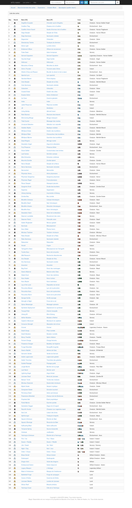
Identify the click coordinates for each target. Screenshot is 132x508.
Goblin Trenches (26, 360)
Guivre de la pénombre (54, 295)
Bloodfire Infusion (26, 206)
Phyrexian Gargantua (27, 177)
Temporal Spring (26, 429)
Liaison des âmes (52, 412)
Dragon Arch (25, 462)
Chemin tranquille (52, 311)
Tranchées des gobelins (54, 360)
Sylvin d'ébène (51, 337)
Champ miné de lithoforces (55, 396)
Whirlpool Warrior (26, 137)
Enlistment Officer (26, 49)
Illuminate (24, 226)
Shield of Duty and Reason (29, 72)
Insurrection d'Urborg (53, 193)
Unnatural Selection (27, 124)
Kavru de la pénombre (53, 291)
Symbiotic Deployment (28, 308)
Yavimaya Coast (26, 488)
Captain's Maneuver (27, 321)
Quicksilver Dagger (27, 406)
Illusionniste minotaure (53, 383)
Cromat (23, 327)
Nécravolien (50, 170)
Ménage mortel (51, 141)
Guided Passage (26, 363)
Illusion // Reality (26, 442)
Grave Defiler (25, 150)
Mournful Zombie (26, 160)
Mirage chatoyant (52, 118)
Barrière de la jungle (53, 367)
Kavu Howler (25, 278)
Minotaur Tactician (27, 232)
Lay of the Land (26, 285)
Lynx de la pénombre (53, 288)
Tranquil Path (25, 311)
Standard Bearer (26, 78)
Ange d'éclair (51, 373)
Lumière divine (51, 46)
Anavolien (50, 265)
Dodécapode (51, 458)
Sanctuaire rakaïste (53, 239)
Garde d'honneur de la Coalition (56, 29)
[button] (86, 2)
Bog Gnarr (24, 268)
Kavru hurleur (51, 278)
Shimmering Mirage (27, 118)
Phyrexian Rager (26, 180)
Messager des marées (53, 121)
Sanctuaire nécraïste (53, 167)
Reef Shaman (25, 114)
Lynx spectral (51, 75)
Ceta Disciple (25, 82)
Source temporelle (52, 429)
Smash (23, 245)
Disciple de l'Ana (52, 259)
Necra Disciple (25, 164)
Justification (50, 432)
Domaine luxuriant (52, 390)
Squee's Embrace (26, 419)
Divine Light (25, 46)
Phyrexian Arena (26, 173)
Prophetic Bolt (25, 399)
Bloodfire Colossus (27, 200)
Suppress (24, 190)
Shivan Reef (25, 484)
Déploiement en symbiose (55, 308)
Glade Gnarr (25, 275)
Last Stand (24, 370)
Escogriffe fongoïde (52, 347)
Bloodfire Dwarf (26, 203)
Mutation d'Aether (52, 318)
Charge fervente (52, 340)
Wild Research (25, 255)
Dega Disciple (25, 33)
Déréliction (50, 108)
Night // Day (25, 448)
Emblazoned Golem (27, 465)
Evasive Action (25, 95)
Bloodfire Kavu (25, 209)
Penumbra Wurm (26, 295)
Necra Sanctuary (26, 167)
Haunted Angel (25, 59)
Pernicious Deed (26, 393)
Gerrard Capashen (27, 56)
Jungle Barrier (25, 367)
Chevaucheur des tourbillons (55, 134)
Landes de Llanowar (53, 481)
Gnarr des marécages (53, 268)
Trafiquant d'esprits (52, 416)
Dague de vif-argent (53, 406)
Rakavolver (24, 242)
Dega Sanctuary (26, 36)
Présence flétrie (51, 147)
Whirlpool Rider (26, 134)
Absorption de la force (53, 324)
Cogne (49, 245)
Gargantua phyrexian (53, 177)
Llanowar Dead (26, 376)
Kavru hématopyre (52, 209)
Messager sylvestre (53, 304)
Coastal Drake (25, 92)
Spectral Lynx (25, 75)
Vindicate (24, 432)
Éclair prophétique (52, 399)
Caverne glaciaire (52, 98)
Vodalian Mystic (26, 128)
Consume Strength (27, 324)
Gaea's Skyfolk (25, 350)
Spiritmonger (25, 416)
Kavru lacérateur (52, 281)
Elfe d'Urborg (51, 314)
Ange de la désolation (53, 144)
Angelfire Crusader (27, 23)
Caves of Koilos (26, 478)
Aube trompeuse (52, 52)
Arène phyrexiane (52, 173)
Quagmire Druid (26, 186)
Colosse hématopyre (53, 200)
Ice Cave (24, 98)
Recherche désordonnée (54, 255)
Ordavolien (50, 39)
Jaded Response (26, 105)
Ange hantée (51, 59)
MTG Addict (15, 2)
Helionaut (24, 62)
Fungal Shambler (26, 347)
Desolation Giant (26, 213)
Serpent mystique (52, 386)
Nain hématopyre (52, 203)
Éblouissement (51, 226)
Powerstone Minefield (27, 396)
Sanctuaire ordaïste (53, 36)
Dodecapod (24, 458)
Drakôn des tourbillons (53, 131)
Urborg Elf (24, 314)
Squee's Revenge (26, 422)
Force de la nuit (51, 301)
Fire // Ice (24, 439)
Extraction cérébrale (53, 157)
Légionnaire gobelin (53, 357)
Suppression (50, 190)
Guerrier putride (51, 403)
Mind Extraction (26, 157)
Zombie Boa (25, 196)
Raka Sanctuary (26, 239)
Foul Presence (25, 147)
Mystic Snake (25, 386)
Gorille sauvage (51, 298)
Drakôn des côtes (52, 92)
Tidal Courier (25, 121)
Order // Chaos (25, 452)
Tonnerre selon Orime (53, 69)
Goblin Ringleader (26, 223)
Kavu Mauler (25, 281)
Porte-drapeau (51, 78)
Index (23, 101)
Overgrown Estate (26, 390)
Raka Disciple (25, 236)
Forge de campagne (53, 475)
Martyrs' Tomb (25, 380)
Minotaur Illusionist (27, 383)
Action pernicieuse (52, 393)
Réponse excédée (52, 105)
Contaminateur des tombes (55, 150)
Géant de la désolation (53, 213)
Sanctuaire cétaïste (52, 85)
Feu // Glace (50, 439)
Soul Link (24, 412)
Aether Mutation (26, 318)
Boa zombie (50, 196)
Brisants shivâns (52, 484)
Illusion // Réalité (52, 442)
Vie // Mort (50, 445)
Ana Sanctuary (25, 262)
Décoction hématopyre (53, 206)
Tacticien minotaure (53, 232)
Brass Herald (25, 455)
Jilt (22, 108)
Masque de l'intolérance (54, 471)
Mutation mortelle (52, 334)
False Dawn (25, 52)
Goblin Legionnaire (27, 357)
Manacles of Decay (27, 65)
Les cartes (26, 2)
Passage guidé (51, 363)
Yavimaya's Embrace (27, 435)
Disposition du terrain (53, 285)
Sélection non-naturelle (54, 124)
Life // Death (25, 445)
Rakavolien (50, 242)
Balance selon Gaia (53, 272)
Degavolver (24, 39)
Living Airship (25, 111)
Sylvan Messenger (27, 304)
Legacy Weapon (26, 468)
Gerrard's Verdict (26, 354)
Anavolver (24, 265)
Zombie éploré (51, 160)
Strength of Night (26, 301)
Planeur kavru (51, 229)
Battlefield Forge (26, 475)
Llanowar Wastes (26, 481)
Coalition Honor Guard (28, 29)
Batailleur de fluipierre (53, 344)
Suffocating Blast (26, 426)
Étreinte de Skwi (52, 419)
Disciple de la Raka (52, 236)
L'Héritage (50, 468)
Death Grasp (25, 331)
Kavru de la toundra (53, 252)
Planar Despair (25, 183)
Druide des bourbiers (53, 186)
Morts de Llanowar (52, 376)
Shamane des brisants (53, 114)
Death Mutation (26, 334)
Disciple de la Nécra (53, 164)
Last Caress (25, 154)
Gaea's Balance (26, 272)
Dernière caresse (52, 154)
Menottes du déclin (52, 65)
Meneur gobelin (51, 223)
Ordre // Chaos (51, 452)
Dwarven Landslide (27, 216)
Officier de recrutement (54, 49)
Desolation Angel (26, 144)
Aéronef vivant (51, 111)
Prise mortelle (51, 331)
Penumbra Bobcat (26, 288)
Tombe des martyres (53, 380)
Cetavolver (24, 88)
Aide (35, 2)
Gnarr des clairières (53, 275)
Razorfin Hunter (26, 409)
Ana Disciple (25, 259)
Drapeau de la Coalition (54, 26)
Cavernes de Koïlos (53, 478)
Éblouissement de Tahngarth (55, 249)
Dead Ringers (25, 141)
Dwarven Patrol (26, 219)
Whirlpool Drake (26, 131)
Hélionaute (50, 62)
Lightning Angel (26, 373)
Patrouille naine (51, 219)
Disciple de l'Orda (52, 33)
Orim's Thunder (26, 69)
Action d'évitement (52, 95)
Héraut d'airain (51, 455)
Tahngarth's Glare (26, 249)
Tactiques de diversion (53, 42)
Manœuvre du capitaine (54, 321)
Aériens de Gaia (52, 350)
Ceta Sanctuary (26, 85)
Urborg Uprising (26, 193)
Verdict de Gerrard (52, 354)
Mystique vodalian (52, 128)
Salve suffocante (52, 426)
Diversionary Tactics (27, 42)
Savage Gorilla (25, 298)
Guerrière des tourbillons (54, 137)
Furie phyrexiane (52, 180)
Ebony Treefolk (26, 337)
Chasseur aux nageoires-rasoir (56, 409)
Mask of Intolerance (27, 471)
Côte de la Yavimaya (53, 488)
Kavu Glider (25, 229)
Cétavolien (50, 88)
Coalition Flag (25, 26)
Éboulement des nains (53, 216)
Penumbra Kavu (26, 291)
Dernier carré (51, 370)
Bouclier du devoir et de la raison (57, 72)
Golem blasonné (52, 465)
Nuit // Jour (50, 448)
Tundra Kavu (25, 252)
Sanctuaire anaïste (52, 262)
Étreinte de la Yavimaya (54, 435)
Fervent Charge (26, 340)
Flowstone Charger (27, 344)
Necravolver (25, 170)
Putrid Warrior (25, 403)
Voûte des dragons (52, 462)
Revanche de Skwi (52, 422)
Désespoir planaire (52, 183)
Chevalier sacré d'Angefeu (55, 23)
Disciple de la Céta (52, 82)
